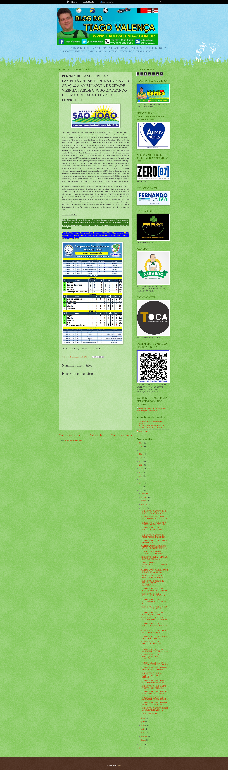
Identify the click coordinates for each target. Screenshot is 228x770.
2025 (141, 446)
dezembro (144, 493)
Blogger (118, 765)
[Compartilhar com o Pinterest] (102, 357)
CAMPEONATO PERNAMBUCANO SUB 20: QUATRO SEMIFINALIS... (154, 547)
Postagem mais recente (70, 435)
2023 (141, 454)
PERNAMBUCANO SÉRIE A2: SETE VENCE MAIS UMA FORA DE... (153, 523)
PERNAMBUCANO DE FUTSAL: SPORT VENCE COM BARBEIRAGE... (152, 583)
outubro (144, 501)
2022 (141, 457)
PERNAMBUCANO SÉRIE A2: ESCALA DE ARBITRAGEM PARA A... (154, 625)
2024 (141, 450)
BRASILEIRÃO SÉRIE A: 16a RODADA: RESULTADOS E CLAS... (154, 558)
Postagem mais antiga (121, 435)
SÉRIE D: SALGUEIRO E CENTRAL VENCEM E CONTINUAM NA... (153, 552)
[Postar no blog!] (95, 357)
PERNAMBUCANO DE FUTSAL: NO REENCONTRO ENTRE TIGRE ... (153, 692)
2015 (141, 483)
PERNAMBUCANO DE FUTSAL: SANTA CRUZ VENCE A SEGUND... (154, 698)
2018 (141, 472)
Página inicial (96, 435)
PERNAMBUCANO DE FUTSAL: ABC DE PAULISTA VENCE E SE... (154, 703)
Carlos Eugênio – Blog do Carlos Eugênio (150, 422)
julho (143, 718)
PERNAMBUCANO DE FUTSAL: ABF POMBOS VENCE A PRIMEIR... (154, 668)
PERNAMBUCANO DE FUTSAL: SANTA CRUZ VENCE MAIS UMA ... (154, 650)
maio (143, 725)
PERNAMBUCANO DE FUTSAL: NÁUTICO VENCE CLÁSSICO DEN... (154, 619)
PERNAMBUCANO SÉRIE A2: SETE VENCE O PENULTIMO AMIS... (153, 687)
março (143, 732)
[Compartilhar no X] (98, 357)
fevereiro (144, 736)
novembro (144, 497)
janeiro (143, 740)
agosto (143, 508)
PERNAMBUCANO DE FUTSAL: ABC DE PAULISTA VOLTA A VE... (154, 512)
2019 (141, 468)
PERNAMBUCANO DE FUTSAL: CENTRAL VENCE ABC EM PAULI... (154, 589)
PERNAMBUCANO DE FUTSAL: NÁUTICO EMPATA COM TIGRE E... (154, 517)
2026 (141, 443)
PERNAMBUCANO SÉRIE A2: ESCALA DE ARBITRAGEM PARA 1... (154, 644)
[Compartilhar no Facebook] (100, 357)
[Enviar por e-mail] (93, 357)
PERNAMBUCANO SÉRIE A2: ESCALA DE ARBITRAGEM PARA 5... (154, 529)
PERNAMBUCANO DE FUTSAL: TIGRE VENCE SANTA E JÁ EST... (153, 536)
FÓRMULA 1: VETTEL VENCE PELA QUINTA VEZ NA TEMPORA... (154, 576)
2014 (141, 487)
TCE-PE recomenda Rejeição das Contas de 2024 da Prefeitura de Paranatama (152, 426)
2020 (141, 465)
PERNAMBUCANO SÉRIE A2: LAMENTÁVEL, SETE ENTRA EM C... (153, 601)
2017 (141, 476)
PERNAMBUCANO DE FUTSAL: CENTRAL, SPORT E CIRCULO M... (154, 613)
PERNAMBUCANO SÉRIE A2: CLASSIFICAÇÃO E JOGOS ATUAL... (155, 595)
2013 (141, 490)
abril (143, 729)
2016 (141, 479)
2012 (141, 744)
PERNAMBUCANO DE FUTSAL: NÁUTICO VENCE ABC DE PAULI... (154, 681)
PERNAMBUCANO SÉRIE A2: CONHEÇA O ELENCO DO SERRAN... (151, 675)
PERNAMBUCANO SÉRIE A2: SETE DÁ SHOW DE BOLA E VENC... (153, 632)
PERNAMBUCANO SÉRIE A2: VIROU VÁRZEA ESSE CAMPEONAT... (154, 608)
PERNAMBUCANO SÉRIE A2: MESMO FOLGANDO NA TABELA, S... (154, 541)
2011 (141, 748)
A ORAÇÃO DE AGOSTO (149, 713)
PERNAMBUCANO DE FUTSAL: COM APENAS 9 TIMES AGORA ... (154, 709)
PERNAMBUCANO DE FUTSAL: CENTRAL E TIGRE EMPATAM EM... (154, 663)
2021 (141, 461)
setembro (144, 504)
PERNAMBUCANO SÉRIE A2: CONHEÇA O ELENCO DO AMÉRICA (151, 656)
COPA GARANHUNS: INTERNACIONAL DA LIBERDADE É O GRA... (154, 564)
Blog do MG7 (143, 431)
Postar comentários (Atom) (74, 440)
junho (143, 722)
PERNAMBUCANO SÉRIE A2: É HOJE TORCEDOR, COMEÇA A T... (154, 637)
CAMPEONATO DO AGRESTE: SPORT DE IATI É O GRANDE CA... (154, 571)
